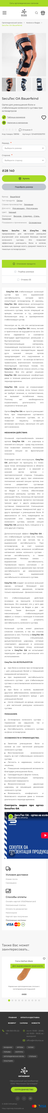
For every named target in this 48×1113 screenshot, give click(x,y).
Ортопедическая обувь (14, 1056)
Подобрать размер (24, 187)
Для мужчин (32, 208)
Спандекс (28, 216)
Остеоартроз (35, 222)
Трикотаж (6, 219)
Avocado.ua (19, 1108)
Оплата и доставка (30, 1017)
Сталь (36, 216)
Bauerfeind (15, 196)
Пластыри (8, 1061)
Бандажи (8, 1047)
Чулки (30, 1047)
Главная (12, 1017)
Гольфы (7, 1052)
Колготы (19, 1052)
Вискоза (18, 216)
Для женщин (18, 208)
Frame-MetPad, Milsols (24, 961)
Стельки (32, 1056)
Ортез (19, 200)
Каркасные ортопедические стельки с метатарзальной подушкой (24, 987)
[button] (9, 1000)
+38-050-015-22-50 (13, 1032)
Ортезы (20, 1047)
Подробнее (24, 970)
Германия (28, 204)
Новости (35, 1023)
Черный (12, 212)
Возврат (12, 1023)
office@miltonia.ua (34, 1040)
